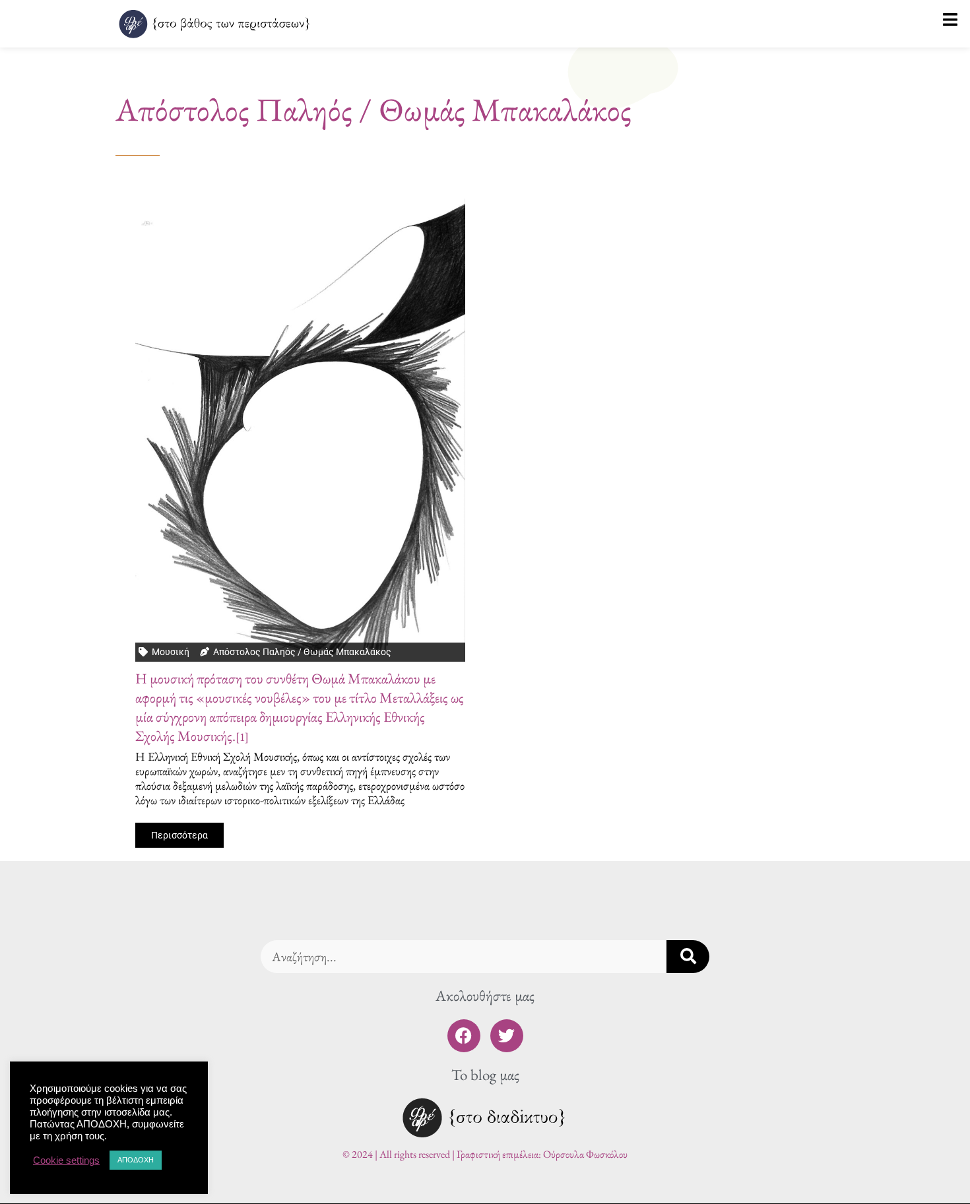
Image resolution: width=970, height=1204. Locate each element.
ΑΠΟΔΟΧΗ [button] (135, 1160)
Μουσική (170, 652)
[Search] (687, 956)
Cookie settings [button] (66, 1160)
